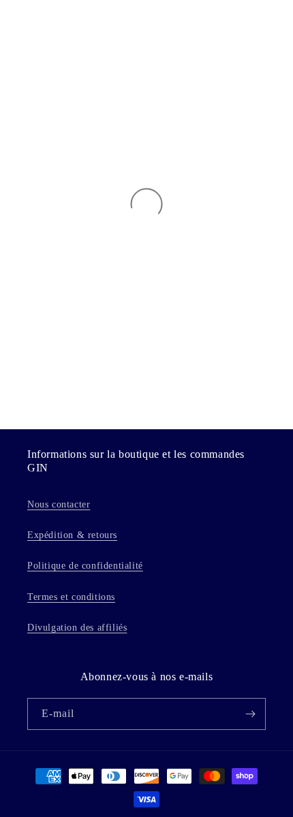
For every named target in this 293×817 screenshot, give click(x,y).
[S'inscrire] (250, 714)
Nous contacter (58, 504)
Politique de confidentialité (85, 566)
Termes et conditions (71, 597)
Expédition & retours (72, 535)
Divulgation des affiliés (77, 627)
